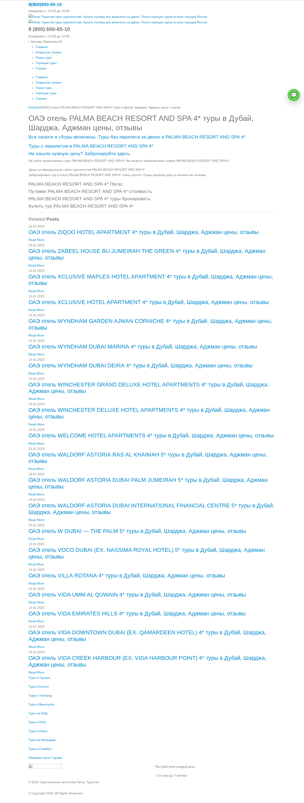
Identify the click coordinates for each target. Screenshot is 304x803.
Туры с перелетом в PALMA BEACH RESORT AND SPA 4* (90, 145)
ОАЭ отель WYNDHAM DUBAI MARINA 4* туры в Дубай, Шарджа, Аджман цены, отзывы (142, 347)
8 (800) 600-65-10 (168, 784)
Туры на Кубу (38, 713)
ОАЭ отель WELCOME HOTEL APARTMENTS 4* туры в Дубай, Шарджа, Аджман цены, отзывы (151, 436)
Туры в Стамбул (40, 749)
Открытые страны (48, 52)
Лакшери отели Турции (45, 757)
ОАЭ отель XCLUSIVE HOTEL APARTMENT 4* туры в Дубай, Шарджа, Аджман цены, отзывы (148, 302)
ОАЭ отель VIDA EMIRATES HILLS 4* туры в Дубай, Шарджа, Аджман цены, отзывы (137, 614)
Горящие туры (46, 63)
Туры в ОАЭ (37, 722)
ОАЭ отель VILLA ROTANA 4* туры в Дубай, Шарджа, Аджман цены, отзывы (126, 576)
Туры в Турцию (39, 677)
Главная (42, 47)
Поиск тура (44, 57)
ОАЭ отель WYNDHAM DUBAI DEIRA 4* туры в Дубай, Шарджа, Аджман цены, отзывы (140, 365)
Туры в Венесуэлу (41, 704)
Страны (41, 68)
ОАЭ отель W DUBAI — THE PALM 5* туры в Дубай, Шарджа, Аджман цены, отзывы (137, 531)
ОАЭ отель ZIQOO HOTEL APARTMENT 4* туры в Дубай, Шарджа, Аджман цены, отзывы (143, 232)
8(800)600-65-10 (45, 4)
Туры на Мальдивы (42, 740)
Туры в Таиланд (40, 695)
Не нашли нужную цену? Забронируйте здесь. (79, 153)
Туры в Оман (37, 731)
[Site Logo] (117, 16)
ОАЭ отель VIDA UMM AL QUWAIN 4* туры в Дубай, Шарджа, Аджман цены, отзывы (137, 595)
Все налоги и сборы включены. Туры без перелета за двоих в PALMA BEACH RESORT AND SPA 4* (136, 136)
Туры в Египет (38, 686)
